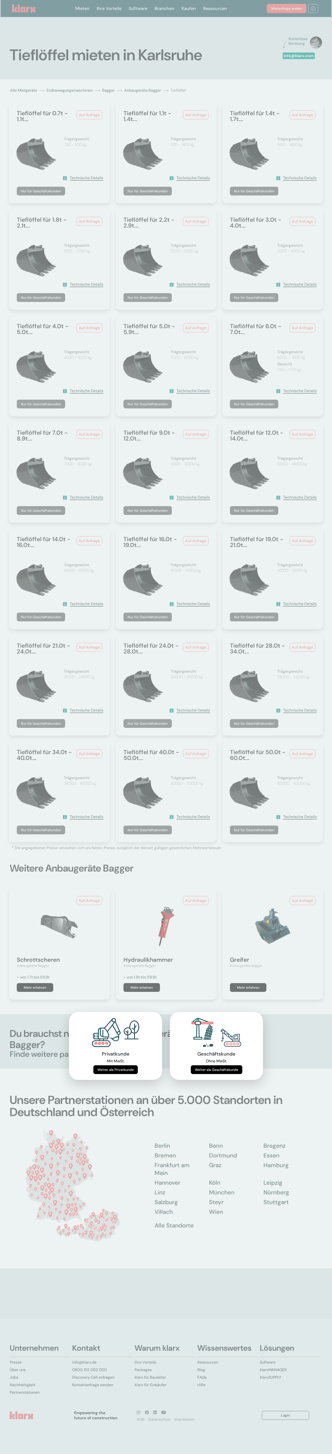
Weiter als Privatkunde (115, 1069)
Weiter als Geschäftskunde (216, 1069)
